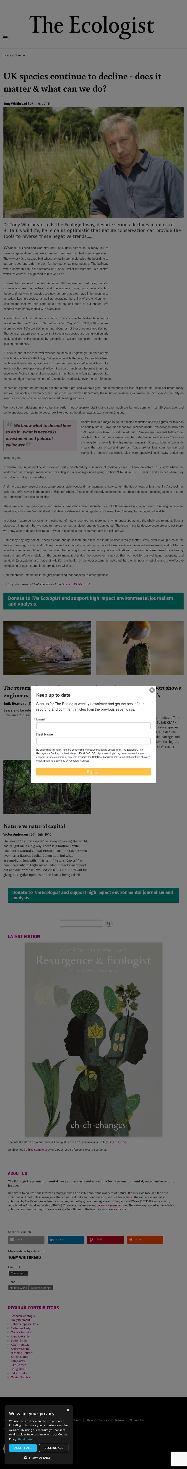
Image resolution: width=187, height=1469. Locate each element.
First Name (44, 734)
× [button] (68, 1410)
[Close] (152, 690)
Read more (25, 1439)
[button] (38, 1457)
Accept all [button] (22, 1448)
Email (40, 719)
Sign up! (93, 771)
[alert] (39, 1434)
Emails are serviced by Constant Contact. (66, 760)
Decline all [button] (53, 1448)
